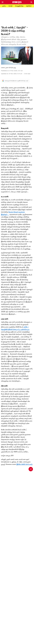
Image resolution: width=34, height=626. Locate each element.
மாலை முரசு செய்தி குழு (8, 67)
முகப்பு (4, 6)
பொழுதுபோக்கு (19, 6)
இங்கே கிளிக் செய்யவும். (25, 464)
